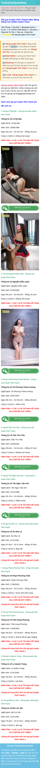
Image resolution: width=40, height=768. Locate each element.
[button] (37, 2)
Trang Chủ (5, 8)
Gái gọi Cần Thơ (17, 8)
